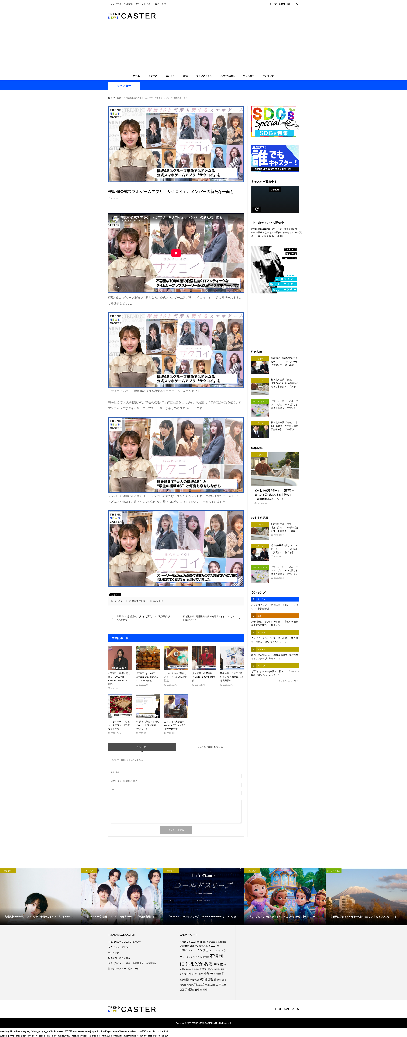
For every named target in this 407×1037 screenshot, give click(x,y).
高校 (205, 989)
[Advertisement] (203, 47)
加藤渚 (135, 601)
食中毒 (198, 989)
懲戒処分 (194, 980)
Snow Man (184, 946)
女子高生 (199, 974)
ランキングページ (287, 681)
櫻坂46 (142, 601)
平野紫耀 (217, 974)
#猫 (264, 236)
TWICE (198, 946)
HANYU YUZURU (189, 942)
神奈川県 (190, 985)
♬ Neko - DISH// (274, 236)
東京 (224, 980)
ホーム (136, 76)
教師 (204, 979)
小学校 (208, 973)
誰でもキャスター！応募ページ (123, 968)
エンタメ (170, 76)
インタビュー (206, 950)
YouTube (204, 946)
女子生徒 (189, 973)
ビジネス (152, 76)
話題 (185, 76)
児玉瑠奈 (195, 969)
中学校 (218, 964)
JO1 (204, 942)
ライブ (196, 957)
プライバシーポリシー (119, 947)
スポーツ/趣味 (228, 76)
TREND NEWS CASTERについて (124, 942)
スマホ (218, 951)
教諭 (212, 979)
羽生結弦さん (211, 984)
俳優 (189, 969)
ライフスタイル (204, 76)
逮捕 (191, 989)
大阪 (222, 969)
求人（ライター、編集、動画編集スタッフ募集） (132, 963)
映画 (219, 980)
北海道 (210, 969)
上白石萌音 (204, 957)
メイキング (187, 957)
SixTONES (221, 942)
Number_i (212, 942)
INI (201, 942)
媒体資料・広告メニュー (120, 958)
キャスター (248, 76)
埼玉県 (217, 969)
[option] (40, 896)
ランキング (268, 76)
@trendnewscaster (260, 229)
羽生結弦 (199, 984)
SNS (192, 945)
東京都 (183, 985)
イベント (192, 951)
